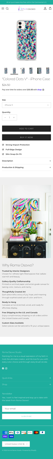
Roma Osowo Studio (14, 450)
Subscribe (26, 416)
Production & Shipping (13, 167)
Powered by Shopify (29, 450)
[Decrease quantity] (4, 117)
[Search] (8, 8)
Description (7, 161)
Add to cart (26, 128)
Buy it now (26, 137)
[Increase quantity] (14, 117)
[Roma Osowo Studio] (26, 8)
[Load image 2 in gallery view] (26, 39)
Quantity (6, 112)
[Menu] (3, 8)
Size (4, 100)
